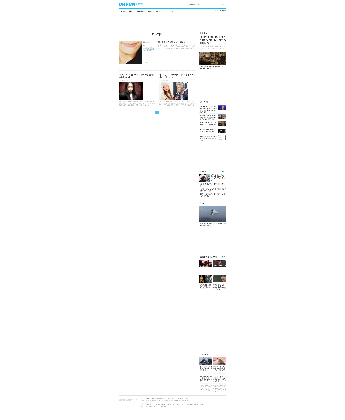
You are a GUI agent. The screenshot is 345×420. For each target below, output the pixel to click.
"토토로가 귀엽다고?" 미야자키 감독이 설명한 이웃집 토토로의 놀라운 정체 (219, 379)
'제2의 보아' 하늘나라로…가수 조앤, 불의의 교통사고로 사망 (137, 76)
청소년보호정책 (184, 398)
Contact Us (170, 398)
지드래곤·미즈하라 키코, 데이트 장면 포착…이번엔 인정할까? (177, 76)
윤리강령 (176, 398)
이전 (224, 102)
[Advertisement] (172, 24)
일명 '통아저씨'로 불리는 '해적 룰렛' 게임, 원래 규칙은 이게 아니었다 (205, 379)
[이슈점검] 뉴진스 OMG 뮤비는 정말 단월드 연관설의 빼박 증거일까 (212, 190)
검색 (224, 4)
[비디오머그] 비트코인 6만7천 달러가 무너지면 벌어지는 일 (212, 40)
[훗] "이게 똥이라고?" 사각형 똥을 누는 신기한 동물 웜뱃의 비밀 (212, 195)
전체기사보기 (222, 400)
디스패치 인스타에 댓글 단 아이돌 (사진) (174, 41)
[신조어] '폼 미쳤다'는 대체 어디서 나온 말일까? (212, 185)
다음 (225, 102)
